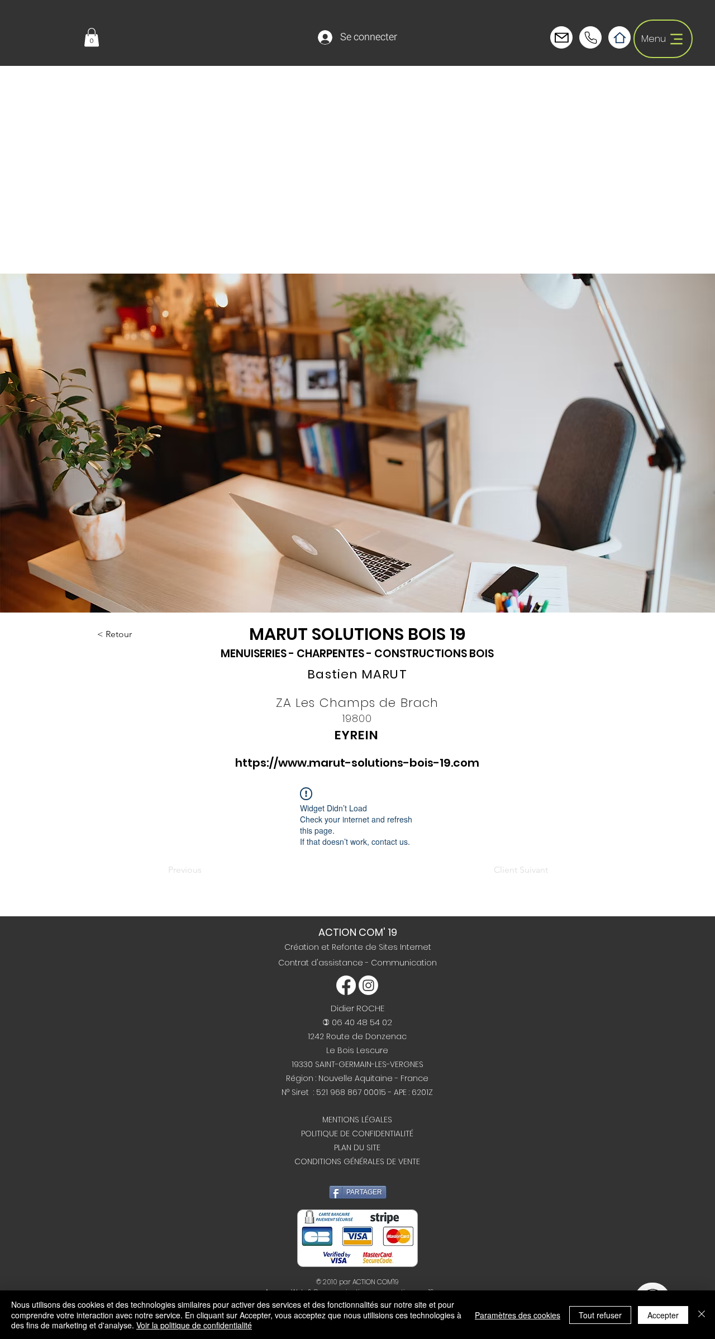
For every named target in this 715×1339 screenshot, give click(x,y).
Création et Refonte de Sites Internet (357, 947)
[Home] (619, 37)
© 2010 (326, 1282)
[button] (91, 37)
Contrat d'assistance (321, 962)
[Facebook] (346, 985)
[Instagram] (368, 985)
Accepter (663, 1315)
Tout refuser (600, 1315)
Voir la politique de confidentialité (194, 1325)
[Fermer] (701, 1314)
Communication (404, 962)
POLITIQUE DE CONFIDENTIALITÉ (357, 1133)
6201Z (422, 1092)
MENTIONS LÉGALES (357, 1119)
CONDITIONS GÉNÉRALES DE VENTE (357, 1161)
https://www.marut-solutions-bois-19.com (357, 763)
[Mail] (590, 37)
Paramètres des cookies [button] (517, 1315)
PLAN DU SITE (357, 1147)
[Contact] (561, 37)
